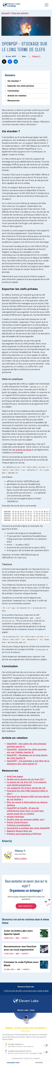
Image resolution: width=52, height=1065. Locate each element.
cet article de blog (21, 450)
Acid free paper (15, 776)
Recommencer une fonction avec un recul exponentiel (20, 948)
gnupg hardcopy (15, 817)
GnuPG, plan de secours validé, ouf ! (26, 819)
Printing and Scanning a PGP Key (24, 834)
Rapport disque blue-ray (19, 831)
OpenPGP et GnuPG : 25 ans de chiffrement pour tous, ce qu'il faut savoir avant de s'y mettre (25, 811)
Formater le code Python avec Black (21, 964)
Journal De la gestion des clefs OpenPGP (28, 828)
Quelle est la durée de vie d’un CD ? (26, 779)
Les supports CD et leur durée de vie (26, 788)
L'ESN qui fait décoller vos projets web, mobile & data (26, 991)
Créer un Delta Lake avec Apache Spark (18, 932)
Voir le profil (21, 858)
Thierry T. (36, 56)
